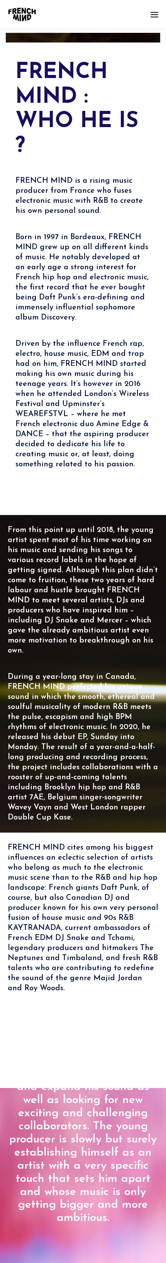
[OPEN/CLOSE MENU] (154, 14)
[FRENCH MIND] (22, 14)
